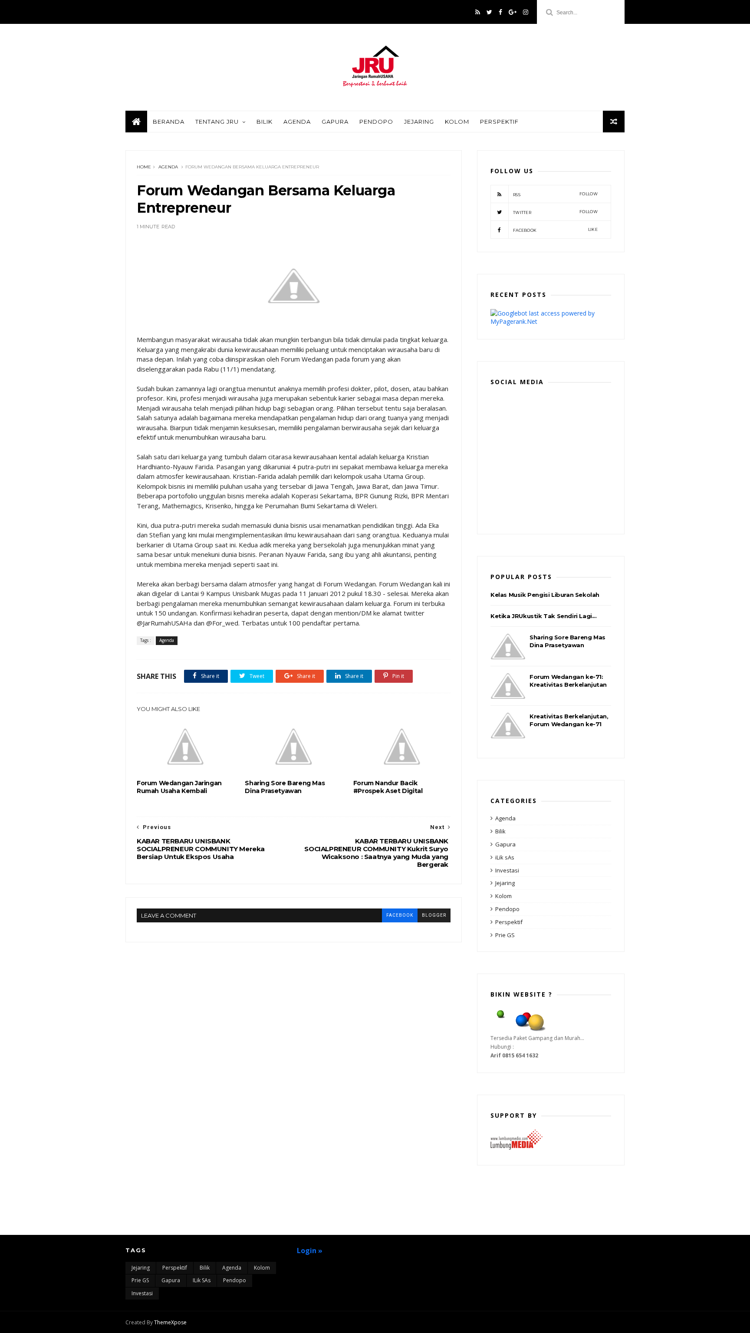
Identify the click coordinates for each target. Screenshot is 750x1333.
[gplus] (512, 12)
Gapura (335, 121)
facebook (399, 915)
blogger (434, 915)
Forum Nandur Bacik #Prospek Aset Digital (388, 787)
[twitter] (489, 12)
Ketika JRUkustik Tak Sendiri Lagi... (543, 615)
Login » (309, 1250)
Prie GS (505, 935)
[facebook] (500, 12)
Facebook (555, 230)
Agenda (297, 121)
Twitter (555, 212)
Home (144, 167)
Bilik (265, 121)
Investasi (507, 870)
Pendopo (376, 121)
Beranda (168, 121)
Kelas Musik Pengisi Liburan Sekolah (544, 594)
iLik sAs (504, 857)
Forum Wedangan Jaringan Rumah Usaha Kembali (179, 787)
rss (555, 194)
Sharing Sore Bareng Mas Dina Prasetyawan (285, 787)
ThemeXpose (170, 1322)
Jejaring (419, 121)
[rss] (477, 12)
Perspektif (499, 121)
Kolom (457, 121)
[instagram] (525, 12)
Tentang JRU (217, 121)
